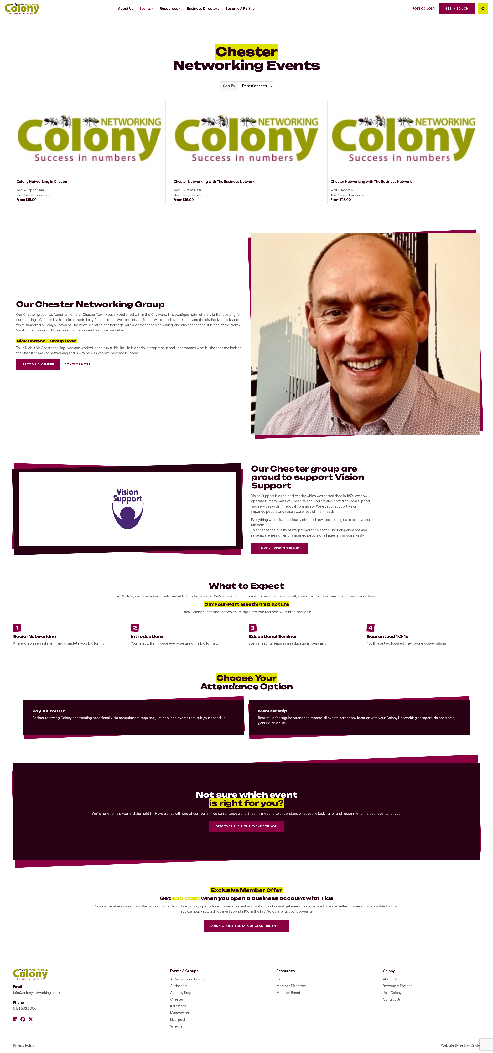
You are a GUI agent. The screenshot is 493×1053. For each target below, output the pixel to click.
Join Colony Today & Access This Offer (246, 926)
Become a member (38, 364)
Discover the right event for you (246, 826)
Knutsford (178, 1006)
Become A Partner (241, 9)
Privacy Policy (23, 1045)
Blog (280, 979)
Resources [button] (169, 9)
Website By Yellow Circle (460, 1045)
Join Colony (423, 9)
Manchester (179, 1013)
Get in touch (456, 9)
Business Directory (203, 9)
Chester (176, 999)
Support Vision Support (279, 548)
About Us (125, 9)
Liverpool (177, 1020)
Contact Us (392, 999)
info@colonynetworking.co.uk (36, 993)
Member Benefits (290, 993)
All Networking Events (187, 979)
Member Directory (291, 986)
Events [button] (145, 9)
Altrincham (179, 986)
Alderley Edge (181, 993)
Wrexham (177, 1026)
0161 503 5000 (25, 1008)
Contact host (77, 364)
